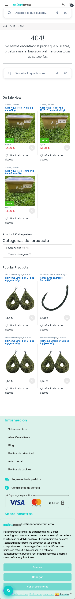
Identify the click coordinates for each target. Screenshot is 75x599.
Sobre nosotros (17, 429)
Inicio (5, 26)
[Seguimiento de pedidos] (7, 479)
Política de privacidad (41, 594)
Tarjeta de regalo (18, 254)
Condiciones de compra (26, 487)
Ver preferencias (37, 586)
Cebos (8, 104)
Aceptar (37, 567)
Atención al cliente (19, 437)
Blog (11, 445)
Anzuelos (44, 274)
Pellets (16, 104)
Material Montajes (13, 274)
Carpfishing (14, 247)
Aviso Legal (15, 461)
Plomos (27, 274)
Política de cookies (17, 594)
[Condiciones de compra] (7, 488)
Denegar (37, 577)
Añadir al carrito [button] (31, 148)
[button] (20, 157)
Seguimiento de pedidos (26, 479)
